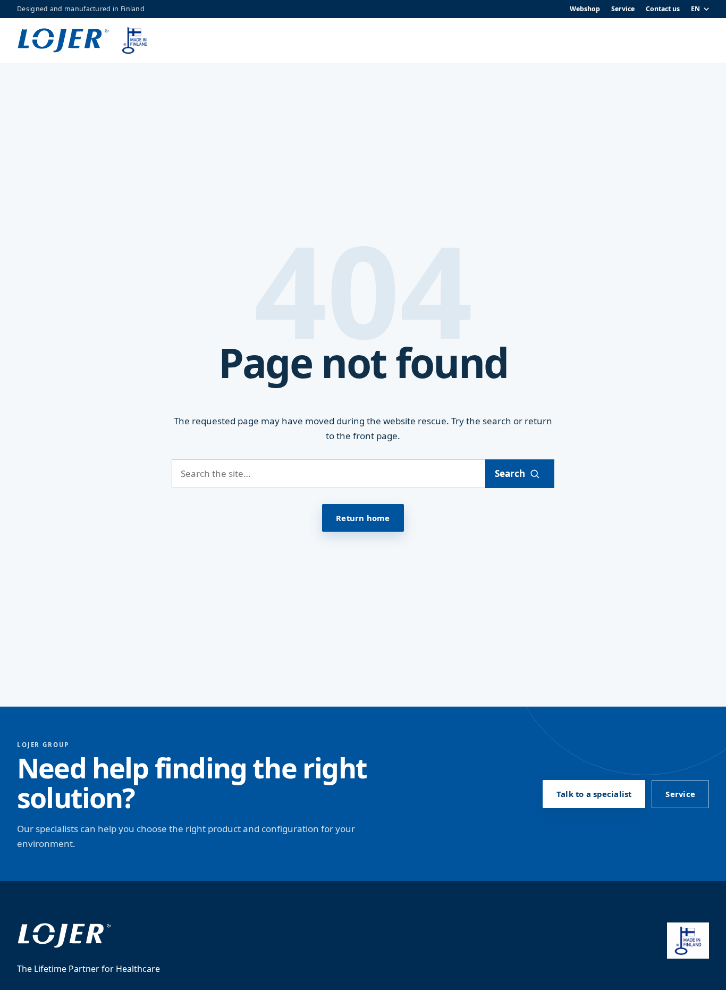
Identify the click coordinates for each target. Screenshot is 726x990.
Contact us (663, 8)
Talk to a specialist (593, 793)
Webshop (585, 8)
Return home (363, 518)
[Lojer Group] (63, 40)
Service (623, 8)
